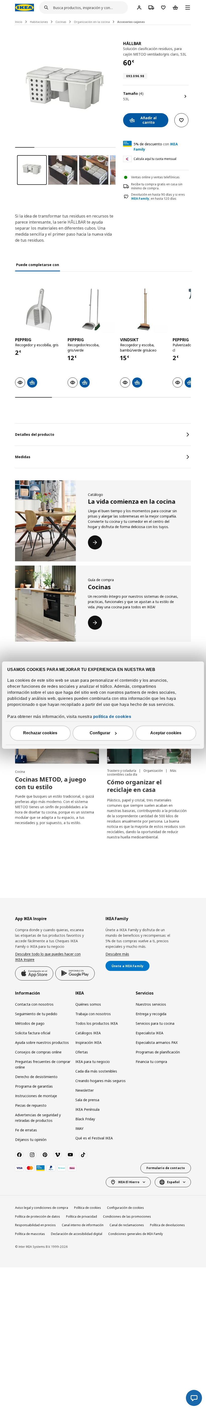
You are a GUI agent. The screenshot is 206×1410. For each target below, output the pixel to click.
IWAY (79, 1128)
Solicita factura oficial (32, 1033)
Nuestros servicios (151, 1004)
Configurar (100, 733)
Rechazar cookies (40, 733)
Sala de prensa (87, 1099)
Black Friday (85, 1119)
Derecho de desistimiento (36, 1076)
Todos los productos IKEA (96, 1023)
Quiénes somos (88, 1004)
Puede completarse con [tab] (37, 264)
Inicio (18, 22)
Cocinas (61, 22)
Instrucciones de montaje (36, 1095)
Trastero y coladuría (122, 770)
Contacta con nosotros (34, 1004)
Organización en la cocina (92, 22)
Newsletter (84, 1090)
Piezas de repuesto (30, 1105)
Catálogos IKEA (88, 1033)
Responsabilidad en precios (35, 1225)
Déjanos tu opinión (30, 1139)
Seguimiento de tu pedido (36, 1013)
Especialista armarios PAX (157, 1042)
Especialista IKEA (149, 1033)
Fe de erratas (26, 1130)
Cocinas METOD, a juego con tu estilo (50, 783)
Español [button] (173, 1182)
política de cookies (112, 716)
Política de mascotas (30, 1234)
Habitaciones (39, 22)
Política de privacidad (81, 1216)
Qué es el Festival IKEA (94, 1138)
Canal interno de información (83, 1225)
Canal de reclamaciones (127, 1225)
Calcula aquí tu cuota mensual (155, 159)
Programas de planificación (158, 1052)
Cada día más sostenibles (96, 1071)
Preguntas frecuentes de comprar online (42, 1064)
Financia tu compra (151, 1061)
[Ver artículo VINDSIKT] (144, 309)
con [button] (156, 147)
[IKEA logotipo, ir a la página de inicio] (24, 7)
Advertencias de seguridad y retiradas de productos (38, 1118)
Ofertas (81, 1052)
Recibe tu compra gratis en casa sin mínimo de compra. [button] (156, 186)
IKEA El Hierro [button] (128, 1182)
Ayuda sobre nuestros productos (42, 1042)
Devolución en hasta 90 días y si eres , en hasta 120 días (158, 197)
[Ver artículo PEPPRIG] (39, 309)
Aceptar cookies (165, 733)
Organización (153, 770)
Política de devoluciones (167, 1225)
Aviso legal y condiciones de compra (41, 1208)
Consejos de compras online (38, 1052)
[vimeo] (57, 1154)
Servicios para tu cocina (155, 1023)
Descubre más (117, 954)
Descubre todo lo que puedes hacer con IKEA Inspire (48, 957)
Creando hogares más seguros (100, 1080)
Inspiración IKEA (88, 1042)
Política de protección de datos (37, 1216)
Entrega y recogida (151, 1013)
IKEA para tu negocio (92, 1061)
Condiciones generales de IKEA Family (135, 1234)
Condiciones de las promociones (127, 1216)
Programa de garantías (34, 1086)
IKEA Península (87, 1109)
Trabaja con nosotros (93, 1013)
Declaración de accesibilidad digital (76, 1234)
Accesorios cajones (131, 22)
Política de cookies (87, 1208)
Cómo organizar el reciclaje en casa (134, 786)
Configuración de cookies (125, 1208)
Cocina (20, 772)
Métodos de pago (29, 1023)
